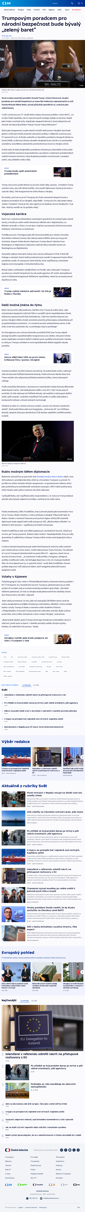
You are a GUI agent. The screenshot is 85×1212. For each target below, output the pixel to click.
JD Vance (59, 662)
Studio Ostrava (36, 1165)
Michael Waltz (65, 657)
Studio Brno (60, 1161)
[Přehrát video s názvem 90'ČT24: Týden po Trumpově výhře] (37, 441)
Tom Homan (59, 667)
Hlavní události (9, 10)
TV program (9, 1157)
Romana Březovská (35, 671)
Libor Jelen (55, 671)
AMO (46, 671)
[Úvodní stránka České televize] (16, 1150)
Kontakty (59, 1178)
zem (7, 36)
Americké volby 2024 (38, 657)
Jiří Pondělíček (20, 671)
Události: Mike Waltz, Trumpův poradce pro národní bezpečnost (22, 90)
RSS (78, 1207)
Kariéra (58, 1169)
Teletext (8, 1165)
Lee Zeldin (21, 667)
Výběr (65, 671)
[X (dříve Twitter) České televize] (74, 1150)
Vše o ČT (33, 1178)
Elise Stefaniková (8, 667)
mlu (10, 36)
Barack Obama (22, 662)
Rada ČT (8, 1169)
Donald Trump (53, 657)
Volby (29, 10)
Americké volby (22, 657)
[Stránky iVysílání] (38, 1184)
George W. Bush (8, 662)
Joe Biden (34, 662)
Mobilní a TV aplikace (63, 1174)
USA (12, 657)
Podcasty (59, 1165)
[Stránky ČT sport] (22, 1184)
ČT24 (3, 36)
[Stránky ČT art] (64, 1184)
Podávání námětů (37, 1174)
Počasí (33, 1169)
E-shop (7, 1174)
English (20, 1207)
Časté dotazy (9, 1178)
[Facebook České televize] (65, 1150)
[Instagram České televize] (61, 1150)
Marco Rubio (7, 671)
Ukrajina (21, 10)
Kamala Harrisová (47, 662)
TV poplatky (35, 1161)
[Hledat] (72, 3)
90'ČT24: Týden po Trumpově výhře (13, 463)
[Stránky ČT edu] (76, 1184)
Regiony (52, 10)
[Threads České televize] (78, 1150)
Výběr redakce (8, 676)
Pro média (34, 1157)
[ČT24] (6, 3)
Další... (60, 10)
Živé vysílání (60, 1157)
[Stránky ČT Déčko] (52, 1184)
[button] (42, 64)
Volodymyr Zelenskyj (35, 667)
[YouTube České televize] (70, 1150)
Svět (44, 10)
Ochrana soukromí (31, 1207)
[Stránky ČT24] (8, 1184)
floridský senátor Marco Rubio (50, 476)
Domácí (37, 10)
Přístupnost (43, 1207)
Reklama (8, 1161)
